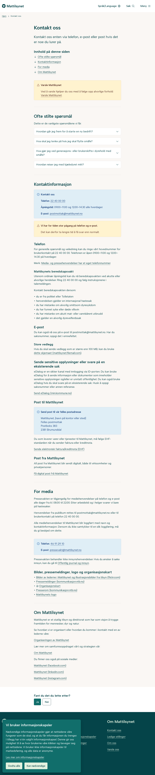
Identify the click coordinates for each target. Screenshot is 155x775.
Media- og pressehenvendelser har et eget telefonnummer (75, 263)
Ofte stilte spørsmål (49, 56)
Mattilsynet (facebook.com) (50, 665)
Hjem (4, 16)
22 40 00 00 (57, 200)
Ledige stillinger (116, 736)
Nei (47, 701)
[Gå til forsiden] (13, 6)
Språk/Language (107, 6)
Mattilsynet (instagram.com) (50, 678)
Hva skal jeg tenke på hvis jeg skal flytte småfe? (64, 141)
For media (44, 66)
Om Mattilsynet (47, 72)
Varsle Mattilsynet (51, 95)
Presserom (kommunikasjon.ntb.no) (56, 590)
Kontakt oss (16, 16)
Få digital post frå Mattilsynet (51, 473)
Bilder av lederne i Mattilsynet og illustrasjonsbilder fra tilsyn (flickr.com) (78, 577)
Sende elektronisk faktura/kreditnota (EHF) (59, 449)
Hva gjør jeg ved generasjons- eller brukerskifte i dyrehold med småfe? (73, 152)
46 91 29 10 (57, 543)
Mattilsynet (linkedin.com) (49, 671)
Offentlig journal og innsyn (73, 563)
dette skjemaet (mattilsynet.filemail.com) (57, 352)
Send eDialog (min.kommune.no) (53, 393)
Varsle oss (113, 749)
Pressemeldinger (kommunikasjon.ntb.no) (60, 581)
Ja (37, 701)
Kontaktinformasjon (49, 61)
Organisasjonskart (49, 585)
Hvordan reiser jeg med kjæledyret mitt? (60, 164)
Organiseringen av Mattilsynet (51, 640)
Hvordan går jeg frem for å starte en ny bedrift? (64, 131)
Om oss (111, 742)
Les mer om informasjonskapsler (25, 757)
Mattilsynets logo (46, 594)
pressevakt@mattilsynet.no (65, 549)
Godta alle (14, 765)
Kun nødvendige (36, 765)
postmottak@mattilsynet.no (66, 213)
